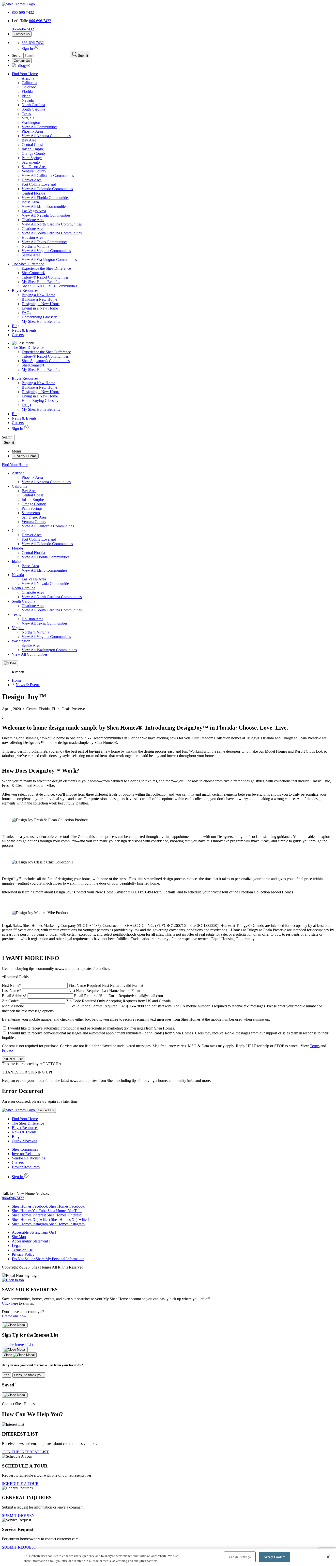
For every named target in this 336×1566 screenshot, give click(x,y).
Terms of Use (22, 1250)
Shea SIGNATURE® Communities (49, 286)
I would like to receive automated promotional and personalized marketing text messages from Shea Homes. (91, 1028)
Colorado (29, 87)
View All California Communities (48, 175)
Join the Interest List (17, 1344)
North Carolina (33, 105)
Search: (8, 437)
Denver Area (32, 180)
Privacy (8, 1050)
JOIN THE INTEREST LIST (25, 1452)
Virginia (28, 118)
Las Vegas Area (34, 211)
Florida (27, 91)
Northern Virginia (35, 246)
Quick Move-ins (24, 1141)
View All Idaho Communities (44, 206)
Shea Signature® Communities (46, 361)
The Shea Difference (28, 264)
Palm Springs (32, 158)
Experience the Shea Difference (46, 268)
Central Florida (33, 193)
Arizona (28, 78)
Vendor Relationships (28, 1158)
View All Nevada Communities (46, 215)
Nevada (28, 100)
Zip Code (86, 1001)
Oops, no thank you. (28, 1375)
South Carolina (33, 109)
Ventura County (34, 171)
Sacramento (31, 162)
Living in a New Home (40, 308)
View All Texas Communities (44, 242)
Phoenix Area (32, 131)
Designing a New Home (41, 304)
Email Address (82, 996)
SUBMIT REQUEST (19, 1547)
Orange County (34, 153)
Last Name (72, 990)
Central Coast (32, 144)
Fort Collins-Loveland (39, 184)
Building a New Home (39, 299)
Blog (15, 326)
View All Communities (39, 127)
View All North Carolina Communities (52, 224)
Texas (26, 114)
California (29, 83)
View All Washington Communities (49, 259)
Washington (31, 122)
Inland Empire (33, 149)
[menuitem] (178, 268)
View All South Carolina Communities (52, 233)
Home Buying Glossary (40, 400)
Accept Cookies (274, 1557)
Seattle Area (31, 255)
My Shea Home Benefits (41, 282)
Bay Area (29, 140)
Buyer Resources (25, 290)
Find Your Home (25, 74)
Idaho (26, 96)
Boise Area (30, 202)
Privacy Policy (23, 1254)
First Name (72, 985)
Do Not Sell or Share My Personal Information (48, 1259)
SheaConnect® (33, 273)
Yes (6, 1375)
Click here (10, 1303)
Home (16, 680)
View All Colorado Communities (47, 189)
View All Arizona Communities (46, 136)
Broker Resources (26, 1167)
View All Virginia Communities (46, 251)
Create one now (14, 1316)
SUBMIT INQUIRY (18, 1515)
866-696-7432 (23, 12)
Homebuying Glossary (39, 317)
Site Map (19, 1237)
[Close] (10, 663)
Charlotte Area (33, 220)
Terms (315, 1046)
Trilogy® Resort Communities (45, 277)
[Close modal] (15, 1325)
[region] (168, 1557)
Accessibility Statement (30, 1241)
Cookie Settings (240, 1557)
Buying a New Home (38, 295)
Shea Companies (25, 1149)
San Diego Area (34, 167)
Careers (18, 335)
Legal (16, 1245)
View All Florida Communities (45, 198)
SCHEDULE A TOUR (20, 1483)
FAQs (26, 312)
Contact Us (22, 34)
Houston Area (32, 237)
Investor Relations (26, 1154)
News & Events (24, 330)
